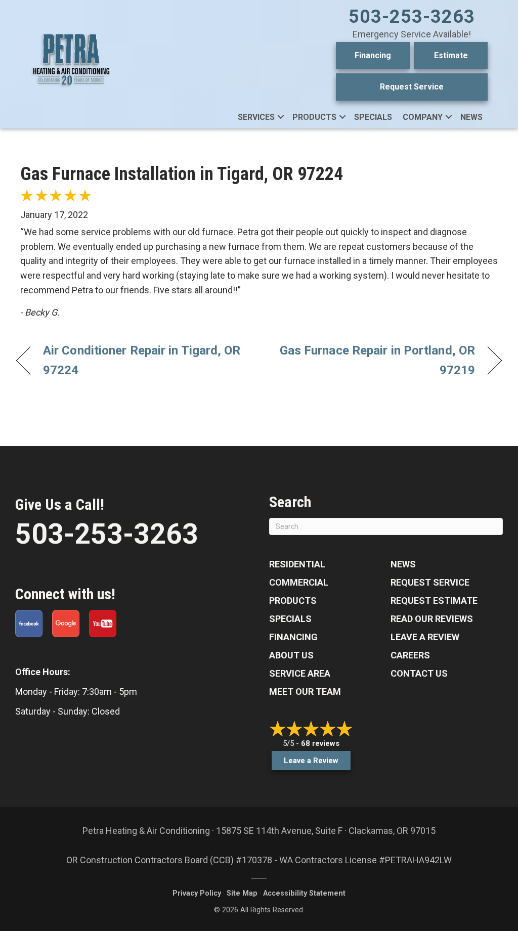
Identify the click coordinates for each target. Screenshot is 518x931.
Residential (297, 564)
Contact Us (419, 673)
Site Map (242, 893)
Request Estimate (434, 600)
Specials (373, 117)
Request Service (412, 87)
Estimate (451, 55)
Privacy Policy (196, 893)
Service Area (299, 673)
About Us (291, 655)
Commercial (298, 582)
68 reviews (320, 743)
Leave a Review (425, 637)
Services (256, 117)
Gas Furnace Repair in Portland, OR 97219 (374, 360)
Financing (373, 55)
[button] (281, 117)
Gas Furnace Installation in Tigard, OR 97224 (181, 174)
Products (314, 117)
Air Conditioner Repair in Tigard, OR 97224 (142, 360)
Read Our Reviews (432, 618)
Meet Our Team (305, 691)
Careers (410, 655)
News (471, 117)
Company (423, 117)
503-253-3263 (412, 16)
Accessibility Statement (304, 893)
